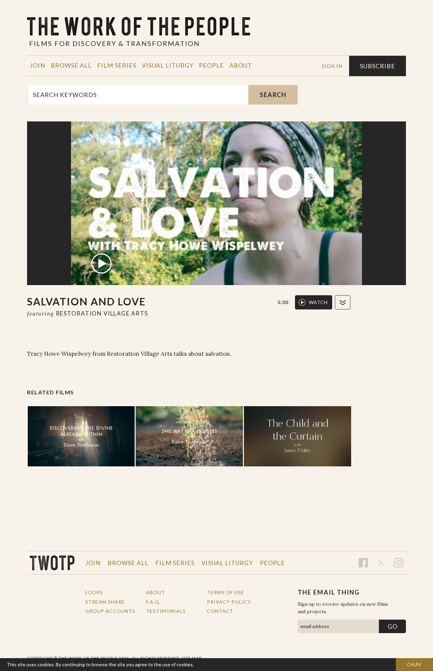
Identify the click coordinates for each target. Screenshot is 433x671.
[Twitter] (381, 563)
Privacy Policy (229, 602)
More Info (206, 664)
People (211, 65)
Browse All (71, 65)
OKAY (414, 664)
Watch (318, 302)
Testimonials (166, 611)
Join (37, 65)
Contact (220, 611)
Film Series (116, 65)
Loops (94, 592)
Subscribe (377, 66)
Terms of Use (225, 592)
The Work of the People (52, 562)
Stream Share (105, 602)
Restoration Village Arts (102, 313)
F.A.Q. (153, 602)
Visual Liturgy (167, 65)
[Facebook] (363, 563)
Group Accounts (110, 611)
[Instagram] (398, 563)
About (240, 65)
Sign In (332, 66)
